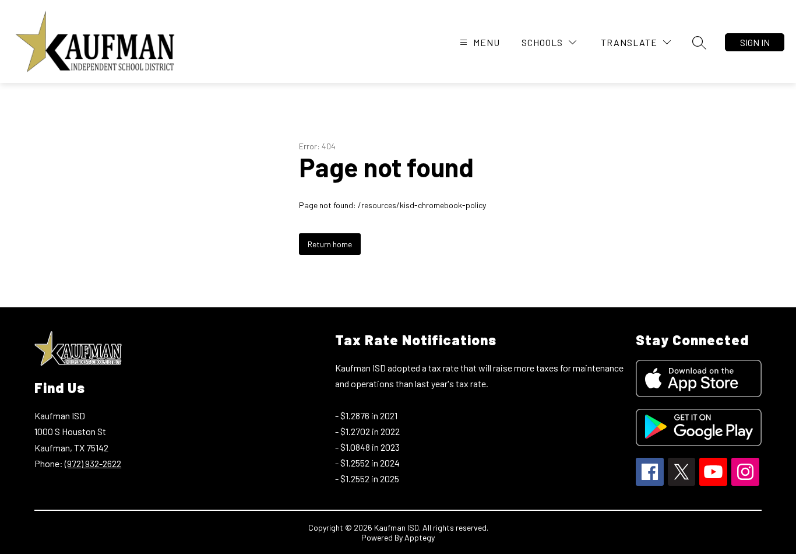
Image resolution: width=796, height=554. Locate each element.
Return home (330, 244)
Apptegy (419, 537)
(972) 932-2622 (93, 463)
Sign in (755, 42)
